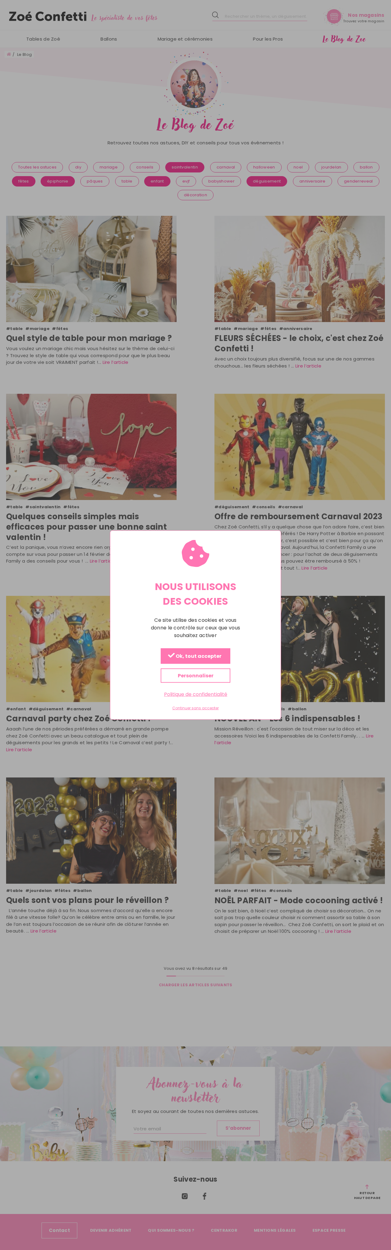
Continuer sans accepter (195, 708)
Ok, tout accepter (198, 656)
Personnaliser (196, 675)
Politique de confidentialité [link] (195, 694)
